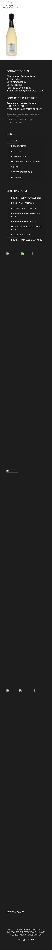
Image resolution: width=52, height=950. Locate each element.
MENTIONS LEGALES (15, 912)
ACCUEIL (15, 141)
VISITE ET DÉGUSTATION (21, 172)
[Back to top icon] (48, 945)
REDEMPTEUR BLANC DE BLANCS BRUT (25, 215)
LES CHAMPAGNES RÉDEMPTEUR (25, 162)
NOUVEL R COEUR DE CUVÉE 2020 (26, 198)
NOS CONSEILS (17, 151)
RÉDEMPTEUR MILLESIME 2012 (24, 208)
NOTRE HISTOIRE (18, 157)
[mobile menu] (48, 4)
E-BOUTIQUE (16, 177)
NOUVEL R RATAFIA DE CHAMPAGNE (26, 240)
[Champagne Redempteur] (10, 4)
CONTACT (15, 167)
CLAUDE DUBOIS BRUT (21, 235)
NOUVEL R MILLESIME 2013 (22, 203)
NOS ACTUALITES (18, 146)
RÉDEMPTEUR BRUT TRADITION (24, 222)
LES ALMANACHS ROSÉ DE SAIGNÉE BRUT (26, 228)
